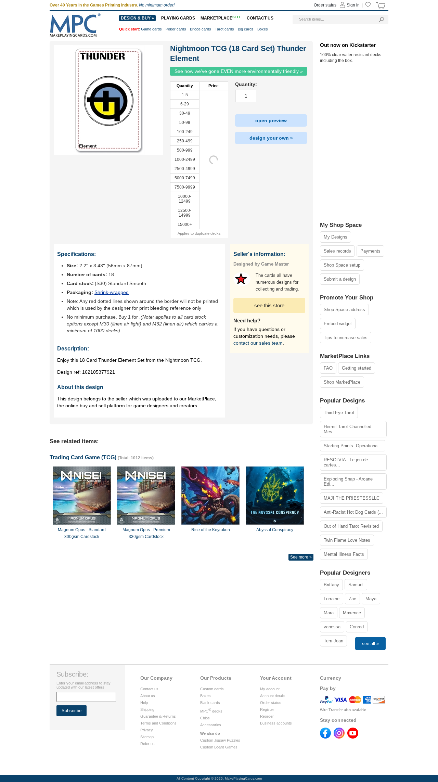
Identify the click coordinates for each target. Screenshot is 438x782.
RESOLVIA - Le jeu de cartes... (346, 462)
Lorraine (331, 598)
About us (147, 696)
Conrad (357, 626)
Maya (370, 598)
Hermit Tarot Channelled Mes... (347, 429)
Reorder (267, 716)
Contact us (149, 689)
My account (270, 689)
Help (144, 703)
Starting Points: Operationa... (353, 445)
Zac (352, 598)
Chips (205, 718)
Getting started (356, 368)
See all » (370, 643)
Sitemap (147, 737)
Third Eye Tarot (339, 412)
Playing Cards (178, 18)
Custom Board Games (218, 747)
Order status (270, 703)
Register (267, 709)
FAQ (328, 368)
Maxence (352, 612)
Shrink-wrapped (111, 292)
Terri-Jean (333, 640)
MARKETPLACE (221, 18)
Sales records (337, 251)
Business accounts (276, 723)
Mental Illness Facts (344, 554)
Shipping (147, 709)
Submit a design (340, 279)
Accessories (210, 725)
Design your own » (271, 138)
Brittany (331, 584)
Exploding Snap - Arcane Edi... (348, 481)
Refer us (147, 744)
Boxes (205, 696)
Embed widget (338, 323)
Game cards (151, 29)
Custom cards (212, 689)
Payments (370, 251)
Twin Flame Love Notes (347, 540)
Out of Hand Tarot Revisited (351, 526)
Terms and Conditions (158, 723)
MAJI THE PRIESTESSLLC (351, 498)
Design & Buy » (137, 18)
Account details (272, 696)
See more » (301, 557)
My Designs (335, 237)
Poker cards (176, 29)
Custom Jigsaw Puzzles (220, 740)
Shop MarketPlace (342, 382)
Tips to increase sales (346, 337)
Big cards (246, 29)
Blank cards (210, 703)
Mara (329, 612)
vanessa (332, 626)
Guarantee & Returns (158, 716)
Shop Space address (344, 309)
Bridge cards (200, 29)
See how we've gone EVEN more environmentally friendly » (239, 71)
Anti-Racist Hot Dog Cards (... (353, 512)
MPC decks (211, 711)
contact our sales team (258, 343)
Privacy (146, 730)
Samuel (355, 584)
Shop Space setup (342, 265)
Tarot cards (224, 29)
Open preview (271, 120)
